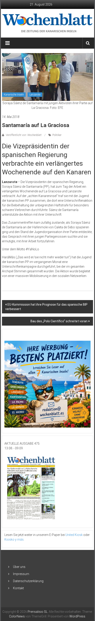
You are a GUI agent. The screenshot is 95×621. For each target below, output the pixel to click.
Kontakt (18, 588)
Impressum (21, 574)
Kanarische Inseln (14, 94)
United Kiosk (74, 535)
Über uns (19, 567)
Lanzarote (34, 94)
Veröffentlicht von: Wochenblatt (23, 135)
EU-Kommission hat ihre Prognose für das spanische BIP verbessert (46, 307)
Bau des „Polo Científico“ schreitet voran (58, 321)
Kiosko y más (14, 539)
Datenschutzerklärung (28, 581)
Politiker (56, 135)
